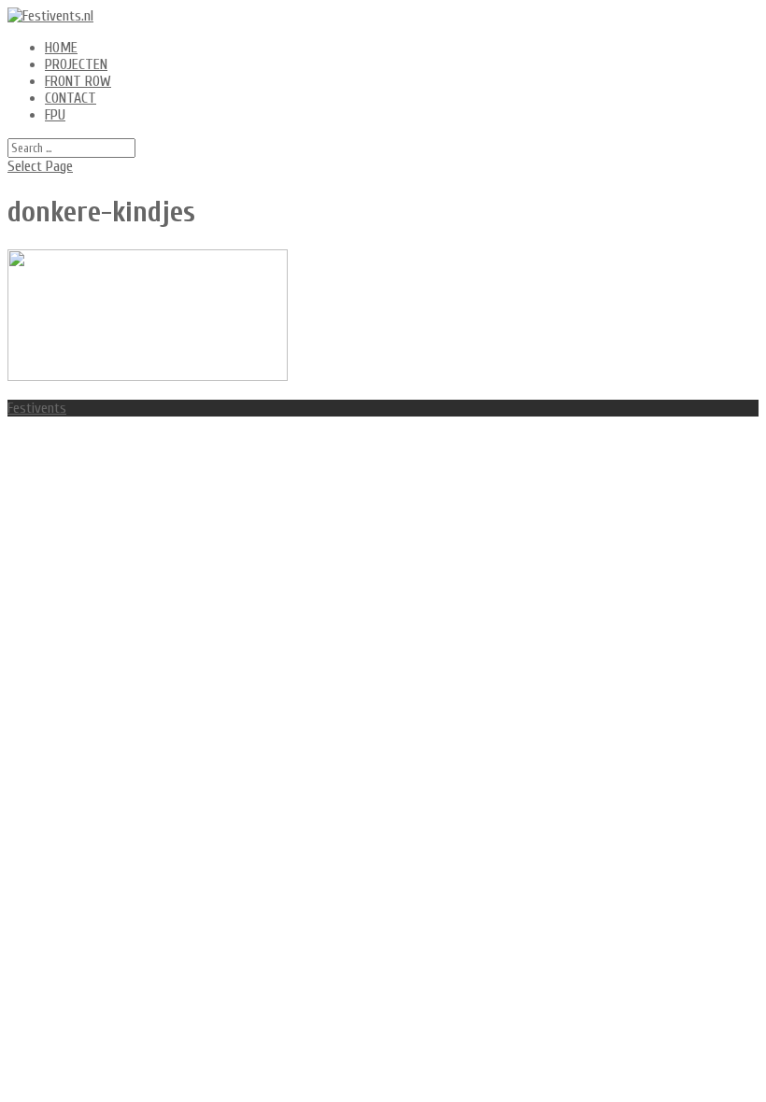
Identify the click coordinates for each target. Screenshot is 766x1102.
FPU (55, 114)
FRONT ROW (78, 81)
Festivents (36, 408)
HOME (61, 47)
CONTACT (70, 98)
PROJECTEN (76, 64)
